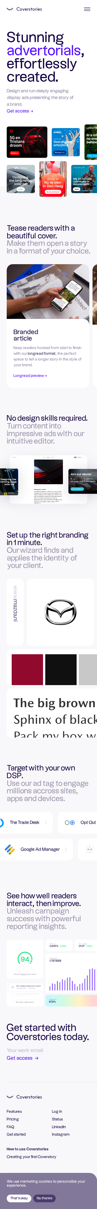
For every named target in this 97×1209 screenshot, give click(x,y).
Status (57, 1119)
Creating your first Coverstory (31, 1157)
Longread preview (30, 376)
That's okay (19, 1198)
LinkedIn (59, 1127)
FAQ (10, 1127)
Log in (57, 1111)
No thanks (44, 1198)
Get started (16, 1134)
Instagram (61, 1134)
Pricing (13, 1119)
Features (14, 1111)
